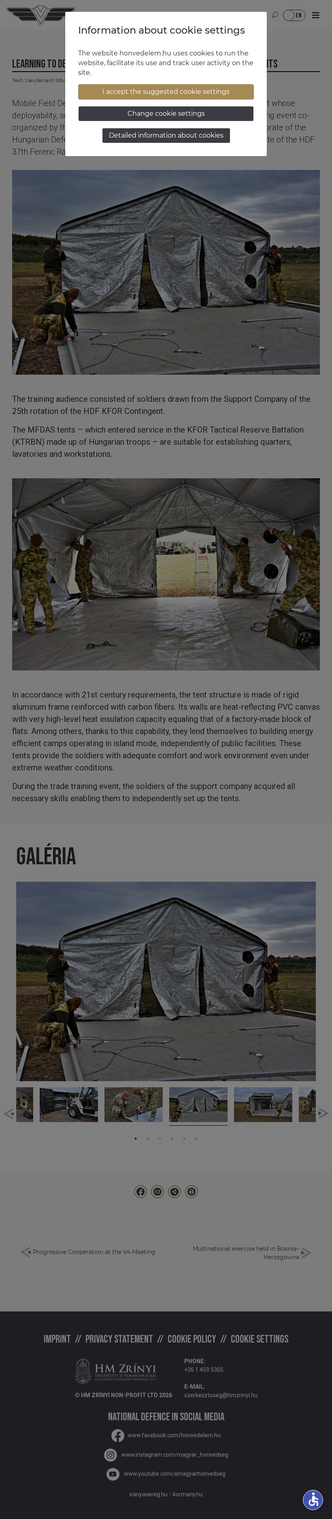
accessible (313, 1499)
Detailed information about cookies (166, 135)
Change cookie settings (166, 113)
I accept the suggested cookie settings (166, 91)
